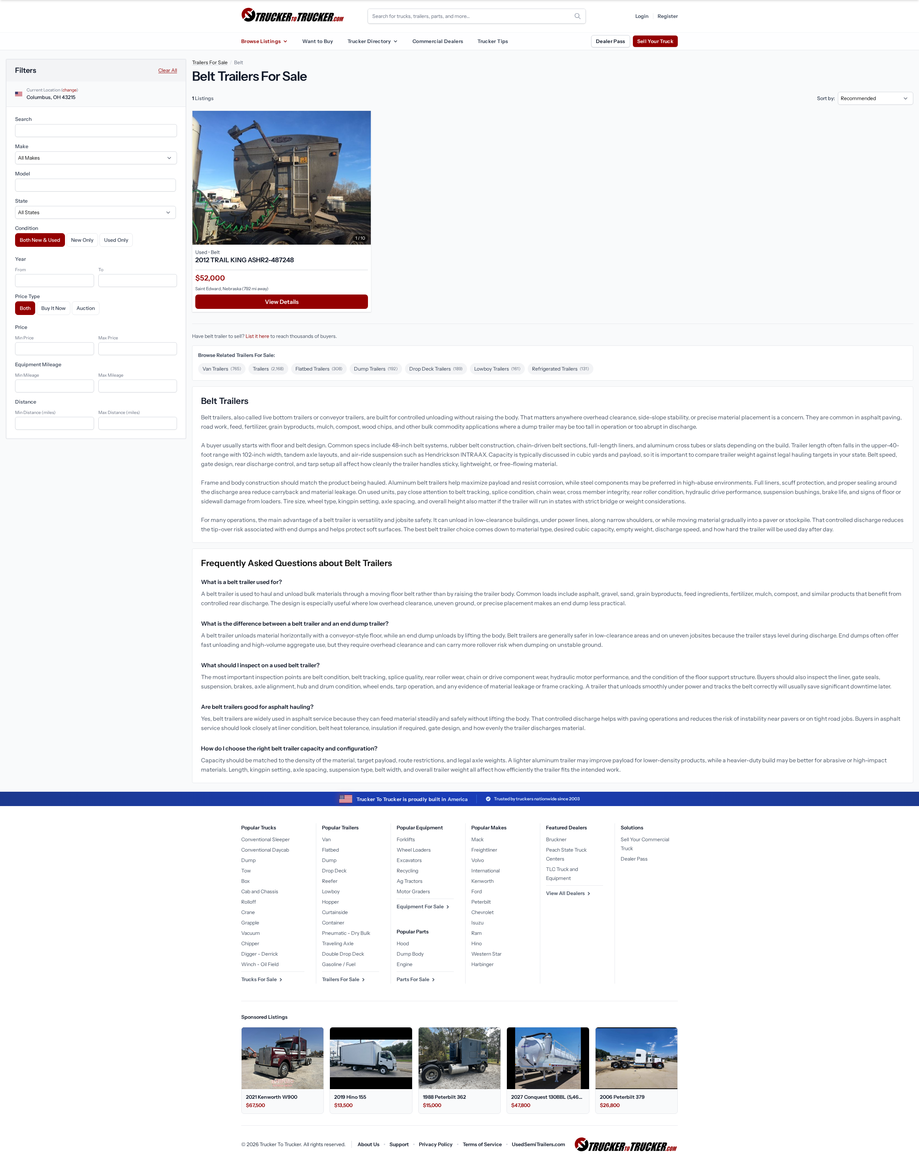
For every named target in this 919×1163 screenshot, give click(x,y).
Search (23, 119)
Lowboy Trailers (497, 369)
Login (642, 16)
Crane (248, 912)
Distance (25, 402)
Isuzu (477, 922)
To (100, 269)
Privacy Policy (436, 1144)
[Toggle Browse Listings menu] (285, 41)
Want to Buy (317, 41)
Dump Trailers (376, 369)
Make (21, 146)
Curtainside (335, 912)
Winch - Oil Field (260, 964)
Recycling (407, 870)
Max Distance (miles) (119, 412)
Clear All (167, 70)
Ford (476, 891)
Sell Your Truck (655, 41)
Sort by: (826, 98)
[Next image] (363, 178)
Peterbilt (481, 902)
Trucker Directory (369, 41)
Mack (477, 839)
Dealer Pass (610, 41)
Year (20, 259)
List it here (257, 336)
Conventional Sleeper (265, 839)
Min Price (24, 337)
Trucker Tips (492, 41)
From (20, 269)
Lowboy (331, 891)
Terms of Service (482, 1144)
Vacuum (250, 933)
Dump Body (410, 954)
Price (21, 327)
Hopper (330, 902)
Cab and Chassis (259, 891)
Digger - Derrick (259, 954)
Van (326, 839)
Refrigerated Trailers (560, 369)
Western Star (486, 954)
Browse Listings (261, 41)
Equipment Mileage (38, 364)
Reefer (329, 881)
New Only (82, 240)
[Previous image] (199, 178)
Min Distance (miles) (35, 412)
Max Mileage (110, 375)
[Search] (577, 16)
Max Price (108, 337)
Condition (26, 228)
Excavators (409, 860)
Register (668, 16)
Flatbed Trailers (318, 369)
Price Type (27, 296)
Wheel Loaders (414, 850)
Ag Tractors (410, 881)
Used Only (116, 240)
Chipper (250, 943)
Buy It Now (53, 308)
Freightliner (484, 850)
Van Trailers (221, 369)
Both (25, 308)
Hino (476, 943)
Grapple (250, 922)
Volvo (477, 860)
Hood (403, 943)
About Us (368, 1144)
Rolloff (248, 902)
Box (245, 881)
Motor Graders (413, 891)
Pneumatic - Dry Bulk (346, 933)
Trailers (268, 369)
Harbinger (482, 964)
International (485, 870)
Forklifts (406, 839)
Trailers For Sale (210, 62)
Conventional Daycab (265, 850)
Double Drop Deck (343, 954)
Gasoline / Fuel (338, 964)
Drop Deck (334, 870)
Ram (476, 933)
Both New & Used (40, 240)
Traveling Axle (338, 943)
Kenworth (482, 881)
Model (22, 173)
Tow (246, 870)
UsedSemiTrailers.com (538, 1144)
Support (399, 1144)
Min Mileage (27, 375)
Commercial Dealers (437, 41)
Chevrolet (482, 912)
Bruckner (556, 839)
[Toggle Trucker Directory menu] (395, 41)
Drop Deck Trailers (436, 369)
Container (333, 922)
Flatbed (330, 850)
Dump (248, 860)
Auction (85, 308)
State (21, 201)
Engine (404, 964)
